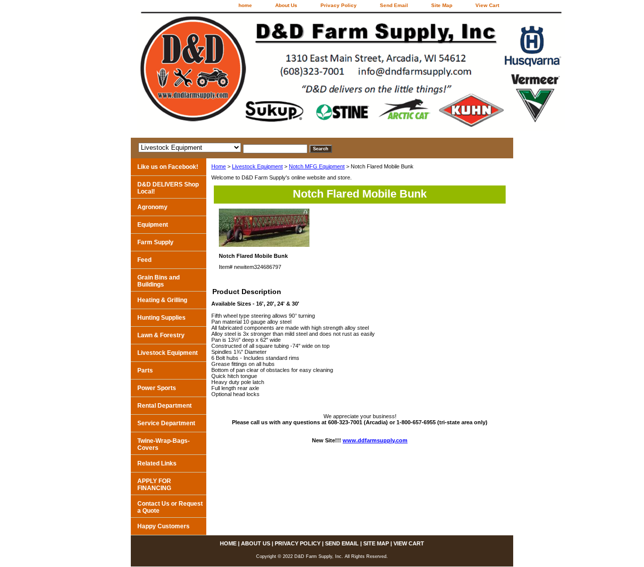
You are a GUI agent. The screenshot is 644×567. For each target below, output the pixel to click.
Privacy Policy (338, 5)
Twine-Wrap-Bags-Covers (163, 444)
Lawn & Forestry (161, 335)
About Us (286, 5)
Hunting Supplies (161, 317)
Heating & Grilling (162, 300)
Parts (145, 370)
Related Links (157, 463)
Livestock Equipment (257, 166)
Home (218, 166)
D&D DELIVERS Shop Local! (168, 188)
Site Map (441, 5)
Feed (144, 259)
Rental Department (164, 405)
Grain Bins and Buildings (158, 281)
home (245, 5)
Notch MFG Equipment (317, 166)
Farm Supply (155, 242)
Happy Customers (163, 526)
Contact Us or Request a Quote (170, 507)
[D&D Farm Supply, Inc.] (256, 75)
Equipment (152, 224)
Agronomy (152, 207)
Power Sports (156, 388)
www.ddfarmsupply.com (375, 440)
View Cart (487, 5)
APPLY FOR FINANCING (154, 485)
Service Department (166, 423)
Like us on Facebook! (167, 166)
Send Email (394, 5)
